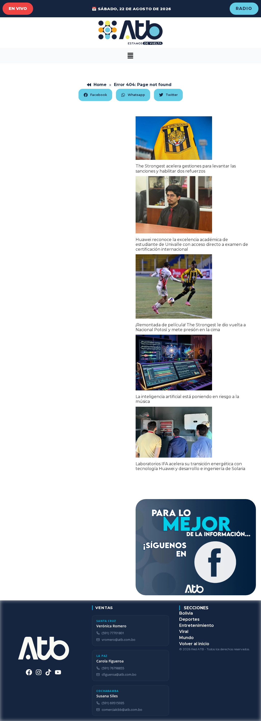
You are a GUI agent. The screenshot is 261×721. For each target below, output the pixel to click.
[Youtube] (58, 672)
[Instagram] (38, 672)
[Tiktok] (48, 672)
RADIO (244, 8)
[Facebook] (28, 672)
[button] (130, 55)
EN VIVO (18, 8)
